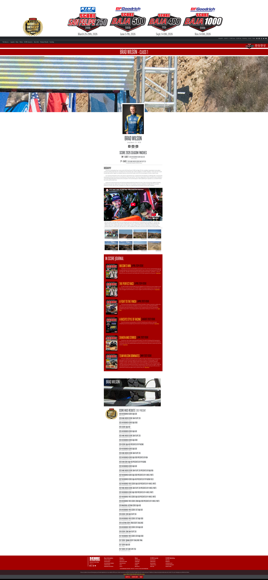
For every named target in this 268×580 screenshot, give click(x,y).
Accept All (128, 577)
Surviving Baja (137, 559)
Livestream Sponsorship (170, 564)
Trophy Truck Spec (122, 563)
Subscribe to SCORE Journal (94, 562)
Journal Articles (153, 564)
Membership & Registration (108, 566)
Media (254, 38)
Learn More (126, 574)
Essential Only (135, 577)
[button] (6, 41)
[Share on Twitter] (133, 146)
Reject (141, 577)
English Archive (153, 563)
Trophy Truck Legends (123, 561)
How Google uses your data (137, 574)
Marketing (244, 38)
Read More (158, 273)
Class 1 (120, 564)
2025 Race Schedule (107, 559)
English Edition (152, 559)
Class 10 (120, 566)
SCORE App (238, 38)
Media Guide (152, 566)
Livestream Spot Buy (169, 563)
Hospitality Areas (168, 566)
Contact (249, 38)
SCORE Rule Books (107, 564)
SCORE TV (226, 38)
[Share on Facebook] (129, 146)
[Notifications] (257, 38)
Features (136, 564)
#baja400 (220, 38)
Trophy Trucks (121, 559)
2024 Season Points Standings (109, 563)
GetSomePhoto (115, 238)
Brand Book (168, 561)
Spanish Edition (152, 561)
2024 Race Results (107, 561)
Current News (137, 561)
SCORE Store (232, 38)
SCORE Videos (137, 563)
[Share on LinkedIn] (136, 146)
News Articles (137, 566)
